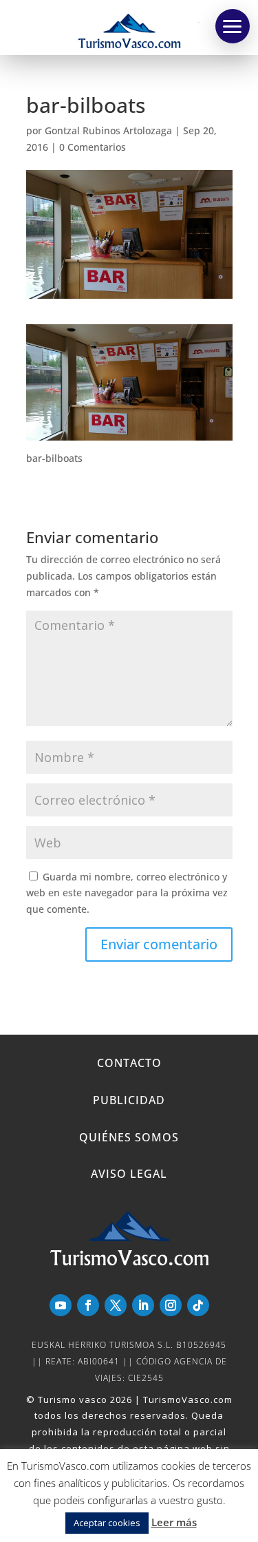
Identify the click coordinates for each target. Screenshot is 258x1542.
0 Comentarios (92, 147)
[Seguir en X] (116, 1305)
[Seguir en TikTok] (198, 1305)
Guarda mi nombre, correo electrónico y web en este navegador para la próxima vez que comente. (127, 893)
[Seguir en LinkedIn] (143, 1305)
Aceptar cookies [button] (107, 1523)
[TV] (232, 26)
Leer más (174, 1522)
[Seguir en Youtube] (61, 1305)
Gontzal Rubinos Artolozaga (108, 130)
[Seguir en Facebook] (88, 1305)
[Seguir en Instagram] (171, 1305)
